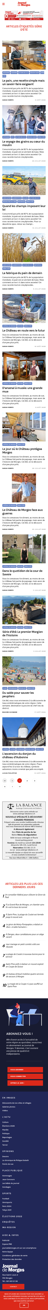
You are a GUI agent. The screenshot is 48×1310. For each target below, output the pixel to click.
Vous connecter (18, 1076)
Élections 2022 (12, 1216)
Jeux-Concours (8, 1179)
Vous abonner (16, 1070)
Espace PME (7, 1244)
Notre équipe (7, 1252)
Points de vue (7, 1164)
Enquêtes (8, 1222)
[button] (3, 4)
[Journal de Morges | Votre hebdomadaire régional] (24, 4)
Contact (13, 1287)
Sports (6, 1193)
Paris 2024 (6, 1206)
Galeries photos (8, 1107)
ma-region (9, 1227)
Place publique (12, 1170)
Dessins (5, 1156)
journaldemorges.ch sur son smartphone (19, 1248)
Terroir (5, 1145)
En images (8, 1097)
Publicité (5, 1240)
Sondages (6, 1187)
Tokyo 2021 (6, 1210)
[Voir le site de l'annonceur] (24, 15)
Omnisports (7, 1202)
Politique (5, 1133)
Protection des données (12, 1259)
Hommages (7, 1176)
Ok (24, 1305)
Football (5, 1199)
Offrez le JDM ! (17, 1083)
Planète (5, 1130)
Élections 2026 (8, 1126)
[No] (45, 1300)
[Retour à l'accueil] (13, 1268)
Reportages (7, 1137)
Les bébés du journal (10, 1183)
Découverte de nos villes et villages (16, 1103)
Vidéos (5, 1111)
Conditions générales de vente (14, 1256)
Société (5, 1141)
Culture (5, 1122)
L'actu (6, 1117)
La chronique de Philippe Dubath (15, 1160)
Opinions (8, 1151)
